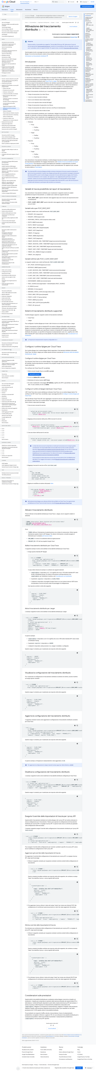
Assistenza (28, 9)
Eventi (78, 1052)
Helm (51, 483)
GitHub (60, 1049)
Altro (35, 1)
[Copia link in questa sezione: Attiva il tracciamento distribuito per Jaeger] (56, 609)
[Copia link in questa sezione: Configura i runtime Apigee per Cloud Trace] (62, 347)
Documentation (33, 22)
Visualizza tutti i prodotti (27, 1049)
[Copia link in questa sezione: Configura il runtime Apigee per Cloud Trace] (56, 358)
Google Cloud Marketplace (28, 1054)
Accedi (92, 1)
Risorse (36, 9)
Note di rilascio (43, 1054)
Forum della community (46, 1049)
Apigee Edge (74, 37)
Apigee (7, 6)
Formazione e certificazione (65, 1059)
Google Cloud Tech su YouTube (84, 1059)
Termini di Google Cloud (53, 1064)
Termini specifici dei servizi (43, 46)
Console (72, 1)
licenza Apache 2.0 (50, 1036)
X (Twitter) (80, 1054)
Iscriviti (79, 1068)
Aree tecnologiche (25, 1)
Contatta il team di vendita (28, 1056)
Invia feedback (73, 26)
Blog (78, 1049)
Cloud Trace (49, 81)
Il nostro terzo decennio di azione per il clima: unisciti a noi (36, 1067)
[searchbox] (10, 14)
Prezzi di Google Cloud (27, 1052)
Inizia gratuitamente (87, 6)
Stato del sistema (44, 1056)
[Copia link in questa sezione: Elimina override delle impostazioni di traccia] (57, 925)
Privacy (36, 1064)
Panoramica (5, 9)
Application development (43, 22)
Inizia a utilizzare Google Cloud (66, 1052)
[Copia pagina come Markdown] (44, 30)
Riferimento (19, 9)
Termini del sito (42, 1064)
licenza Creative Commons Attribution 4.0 (72, 1034)
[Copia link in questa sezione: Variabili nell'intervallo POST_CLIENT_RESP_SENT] (59, 259)
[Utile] (76, 22)
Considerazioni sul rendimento (64, 576)
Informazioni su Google (27, 1064)
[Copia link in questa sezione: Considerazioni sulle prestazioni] (52, 996)
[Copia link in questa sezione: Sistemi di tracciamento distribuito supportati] (63, 311)
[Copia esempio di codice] (77, 409)
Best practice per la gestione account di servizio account (51, 449)
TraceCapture (38, 167)
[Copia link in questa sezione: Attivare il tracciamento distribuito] (54, 510)
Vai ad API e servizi (34, 374)
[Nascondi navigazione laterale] (18, 1068)
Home (26, 22)
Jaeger (55, 81)
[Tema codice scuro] (75, 409)
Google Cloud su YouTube (83, 1056)
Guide (12, 9)
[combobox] (59, 1)
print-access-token (47, 536)
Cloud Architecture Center (65, 1056)
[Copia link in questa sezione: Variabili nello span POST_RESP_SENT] (51, 208)
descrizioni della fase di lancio (71, 48)
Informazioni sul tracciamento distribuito (35, 56)
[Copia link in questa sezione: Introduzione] (37, 62)
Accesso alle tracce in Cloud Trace (64, 503)
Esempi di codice (63, 1054)
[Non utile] (78, 22)
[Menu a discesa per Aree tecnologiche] (31, 2)
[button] (10, 55)
